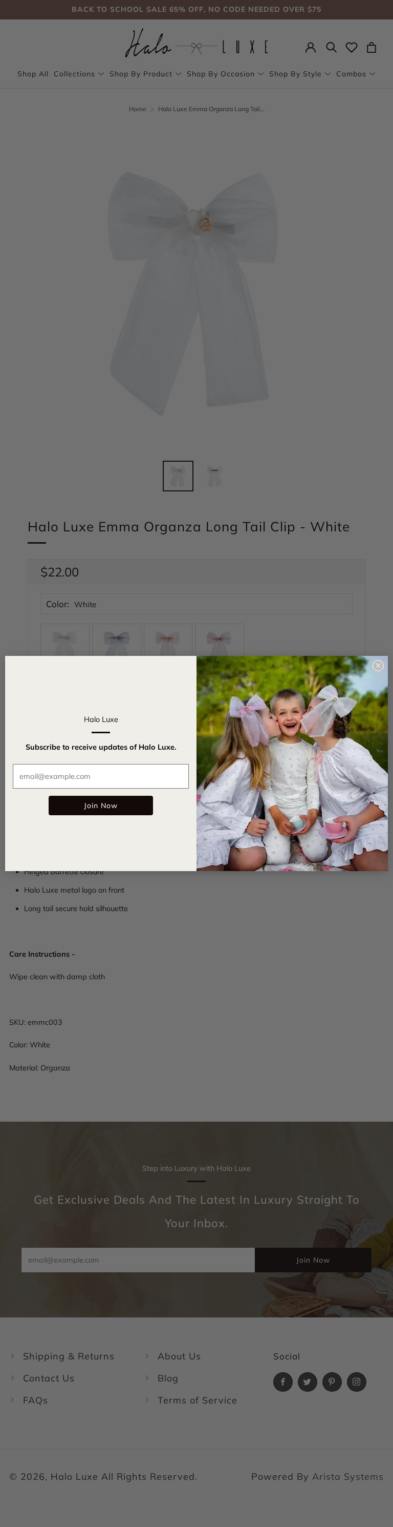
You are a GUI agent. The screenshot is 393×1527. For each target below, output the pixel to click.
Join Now (101, 805)
